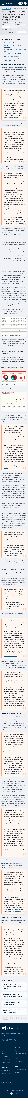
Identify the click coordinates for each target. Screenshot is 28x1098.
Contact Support (5, 1062)
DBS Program (19, 1061)
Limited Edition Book (20, 1069)
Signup (3, 1051)
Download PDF (23, 32)
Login (3, 1053)
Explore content (19, 1051)
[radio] (11, 1093)
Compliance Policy (6, 1070)
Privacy (3, 1078)
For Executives (5, 1056)
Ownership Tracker (20, 1053)
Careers (17, 1072)
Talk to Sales (18, 1048)
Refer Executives (5, 1059)
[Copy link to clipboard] (14, 32)
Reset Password (5, 1048)
